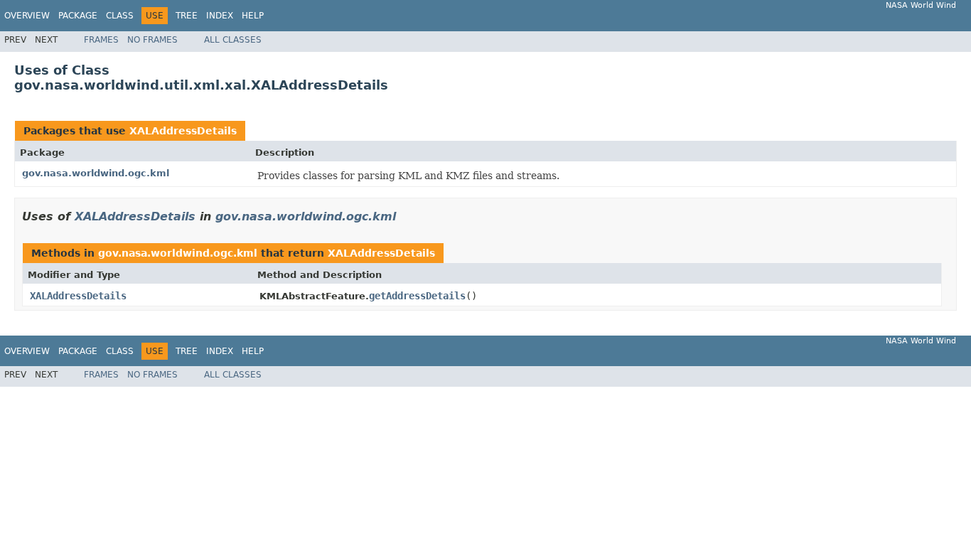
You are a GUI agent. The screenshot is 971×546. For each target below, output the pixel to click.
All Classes (233, 40)
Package (77, 16)
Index (219, 16)
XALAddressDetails (183, 130)
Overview (27, 16)
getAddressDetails (417, 295)
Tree (187, 16)
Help (253, 16)
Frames (101, 40)
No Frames (152, 40)
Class (120, 16)
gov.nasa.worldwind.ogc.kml (95, 173)
